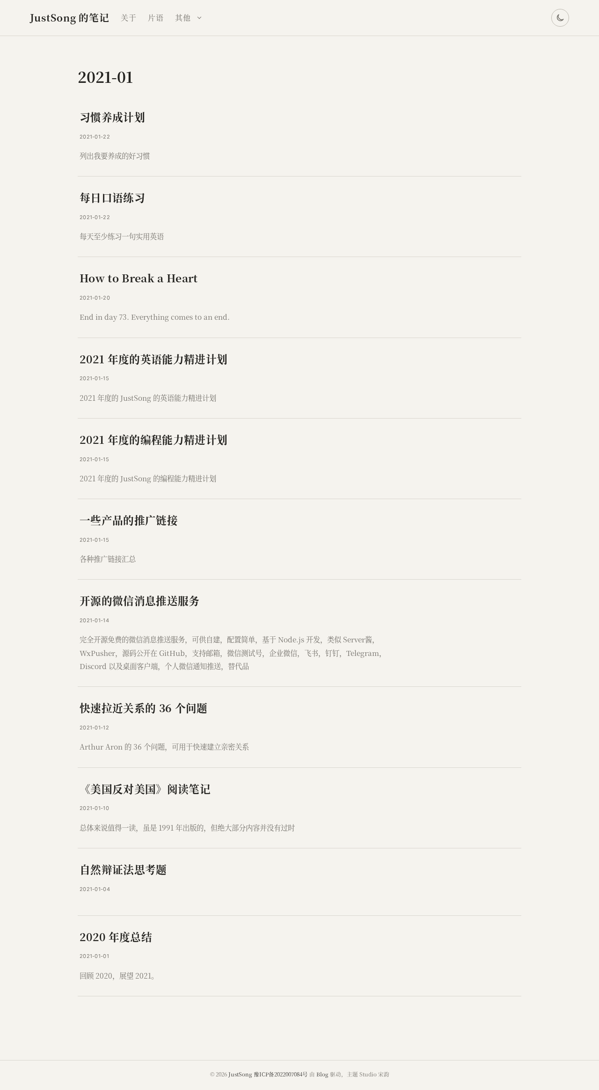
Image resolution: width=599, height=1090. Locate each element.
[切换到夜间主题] (560, 18)
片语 (156, 17)
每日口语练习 (112, 197)
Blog (322, 1074)
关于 (129, 17)
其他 (183, 17)
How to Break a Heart (139, 277)
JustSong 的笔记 (70, 17)
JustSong (240, 1074)
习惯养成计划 (112, 116)
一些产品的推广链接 (129, 519)
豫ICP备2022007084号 (281, 1074)
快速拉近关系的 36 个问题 (144, 707)
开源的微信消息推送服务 (140, 600)
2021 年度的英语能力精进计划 (153, 358)
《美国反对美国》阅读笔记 (145, 788)
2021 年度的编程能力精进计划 (153, 439)
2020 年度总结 (116, 936)
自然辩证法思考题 (123, 869)
